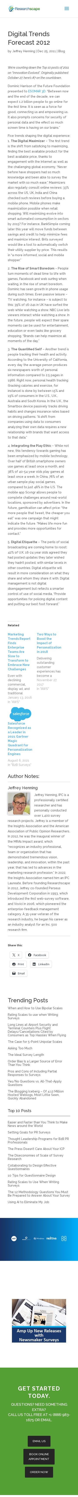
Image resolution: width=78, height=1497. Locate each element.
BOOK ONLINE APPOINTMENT (39, 1457)
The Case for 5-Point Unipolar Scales (35, 1041)
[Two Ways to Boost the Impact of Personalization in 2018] (51, 661)
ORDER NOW (39, 1472)
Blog (61, 51)
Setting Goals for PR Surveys (29, 1132)
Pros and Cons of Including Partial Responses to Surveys (32, 1073)
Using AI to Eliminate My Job (28, 1202)
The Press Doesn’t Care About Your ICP (36, 1149)
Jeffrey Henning (23, 51)
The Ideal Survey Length (26, 1055)
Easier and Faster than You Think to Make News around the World (38, 1124)
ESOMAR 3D (37, 91)
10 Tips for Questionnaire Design (32, 1175)
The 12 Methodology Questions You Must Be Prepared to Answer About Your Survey (39, 1193)
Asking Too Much (20, 1048)
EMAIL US (39, 1441)
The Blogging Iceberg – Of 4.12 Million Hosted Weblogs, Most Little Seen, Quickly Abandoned (36, 1095)
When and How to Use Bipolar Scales (35, 1008)
